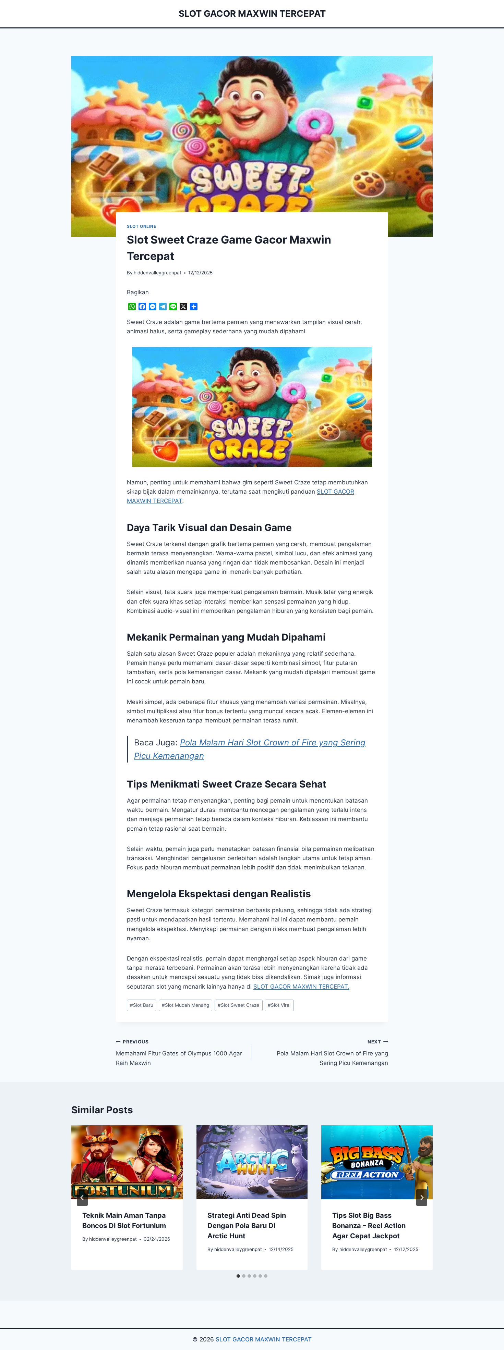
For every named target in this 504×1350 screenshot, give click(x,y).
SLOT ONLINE (141, 226)
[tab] (238, 1276)
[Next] (421, 1197)
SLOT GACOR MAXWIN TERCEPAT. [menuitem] (301, 986)
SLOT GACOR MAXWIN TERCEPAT (264, 1339)
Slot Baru (141, 1005)
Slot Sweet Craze (238, 1005)
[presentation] (127, 1162)
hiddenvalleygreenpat (157, 272)
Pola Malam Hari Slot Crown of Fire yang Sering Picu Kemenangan (332, 1052)
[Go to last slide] (82, 1197)
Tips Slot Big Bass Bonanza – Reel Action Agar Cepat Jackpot (369, 1225)
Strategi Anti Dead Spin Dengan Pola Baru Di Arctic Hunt (246, 1225)
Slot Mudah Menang (185, 1005)
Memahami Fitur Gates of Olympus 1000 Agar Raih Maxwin (179, 1052)
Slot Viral (279, 1005)
